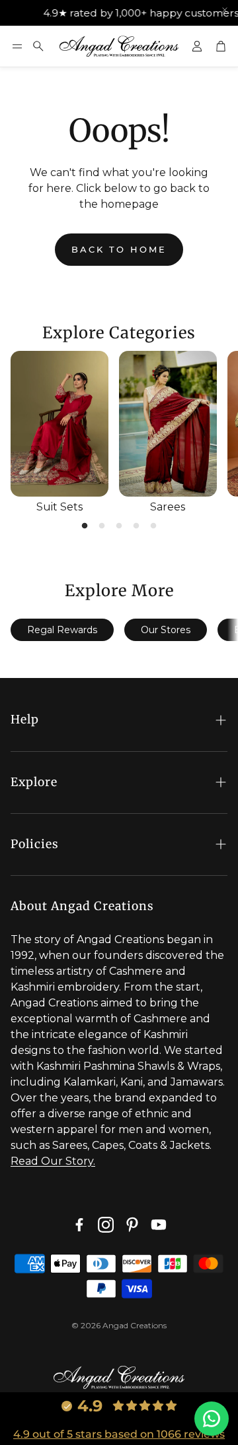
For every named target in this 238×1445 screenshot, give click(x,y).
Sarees (167, 507)
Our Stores (165, 630)
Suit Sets (59, 507)
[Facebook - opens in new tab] (79, 1225)
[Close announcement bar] (225, 10)
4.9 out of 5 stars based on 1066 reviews (119, 1434)
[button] (17, 46)
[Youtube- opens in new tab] (159, 1225)
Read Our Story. (53, 1161)
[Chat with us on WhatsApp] (211, 1418)
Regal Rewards (62, 630)
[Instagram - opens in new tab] (106, 1225)
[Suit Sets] (59, 424)
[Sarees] (168, 424)
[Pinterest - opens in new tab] (132, 1225)
